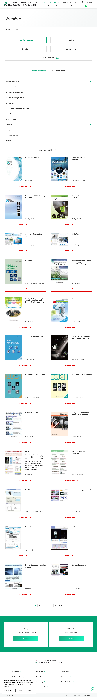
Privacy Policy (41, 687)
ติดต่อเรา (71, 638)
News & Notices (66, 681)
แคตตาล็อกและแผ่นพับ (26, 40)
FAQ (42, 2)
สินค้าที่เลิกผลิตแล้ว (12, 135)
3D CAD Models (71, 49)
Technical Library (18, 676)
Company (39, 681)
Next (60, 605)
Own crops (9, 141)
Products (39, 671)
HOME (8, 29)
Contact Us (65, 676)
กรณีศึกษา (71, 40)
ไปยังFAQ (25, 638)
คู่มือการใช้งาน (25, 49)
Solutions (15, 671)
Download (39, 676)
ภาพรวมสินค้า (65, 671)
